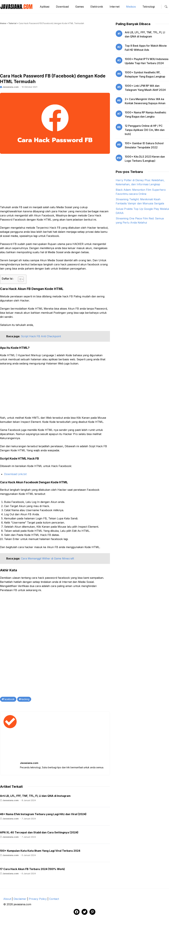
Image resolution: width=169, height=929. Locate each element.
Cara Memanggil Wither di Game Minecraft (47, 558)
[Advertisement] (55, 50)
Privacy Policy (38, 898)
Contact (54, 898)
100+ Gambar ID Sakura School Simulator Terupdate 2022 (144, 145)
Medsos (131, 6)
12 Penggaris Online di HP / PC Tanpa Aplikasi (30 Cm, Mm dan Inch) (145, 130)
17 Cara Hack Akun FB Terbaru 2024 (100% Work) (32, 869)
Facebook (9, 699)
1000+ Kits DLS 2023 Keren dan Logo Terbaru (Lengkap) (145, 158)
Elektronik (96, 6)
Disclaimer (20, 898)
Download (62, 6)
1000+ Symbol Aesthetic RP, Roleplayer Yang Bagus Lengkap (145, 74)
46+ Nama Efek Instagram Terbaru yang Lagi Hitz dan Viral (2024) (43, 814)
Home (3, 23)
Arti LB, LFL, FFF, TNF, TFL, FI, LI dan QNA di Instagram (35, 795)
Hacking (24, 699)
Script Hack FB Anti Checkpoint (41, 336)
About (7, 898)
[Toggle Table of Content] (19, 279)
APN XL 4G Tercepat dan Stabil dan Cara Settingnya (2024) (39, 832)
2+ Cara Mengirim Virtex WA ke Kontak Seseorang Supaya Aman (145, 101)
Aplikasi (44, 6)
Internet (114, 6)
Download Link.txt (15, 474)
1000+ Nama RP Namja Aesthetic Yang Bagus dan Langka (145, 114)
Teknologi (148, 6)
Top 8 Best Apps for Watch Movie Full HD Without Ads (146, 47)
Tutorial (12, 23)
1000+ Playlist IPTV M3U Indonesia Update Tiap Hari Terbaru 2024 (146, 61)
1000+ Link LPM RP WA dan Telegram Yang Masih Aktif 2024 (145, 87)
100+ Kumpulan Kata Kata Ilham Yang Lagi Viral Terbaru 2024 (40, 850)
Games (79, 6)
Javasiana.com (10, 87)
